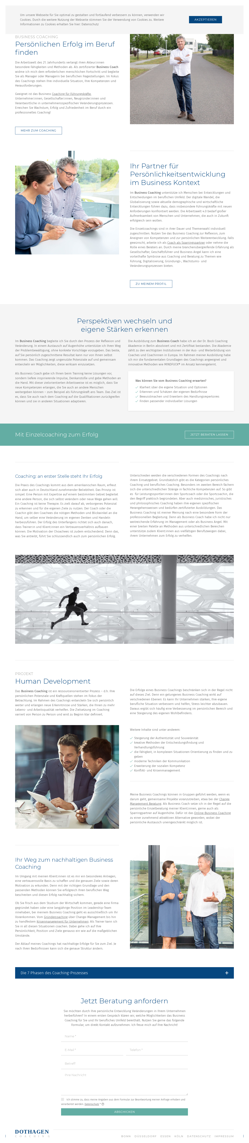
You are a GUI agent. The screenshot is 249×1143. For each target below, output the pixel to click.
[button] (124, 973)
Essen (165, 1136)
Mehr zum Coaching (38, 130)
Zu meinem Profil (151, 284)
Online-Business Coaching (212, 813)
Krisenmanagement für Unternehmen (62, 921)
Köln (178, 1136)
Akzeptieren (205, 19)
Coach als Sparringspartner (186, 243)
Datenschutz (90, 24)
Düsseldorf (146, 1136)
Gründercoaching (56, 917)
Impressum (224, 1136)
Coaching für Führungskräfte (71, 94)
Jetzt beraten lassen (209, 434)
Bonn (126, 1136)
